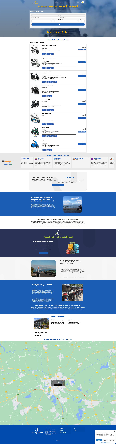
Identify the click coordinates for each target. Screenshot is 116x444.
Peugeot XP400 (45, 127)
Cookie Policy (101, 442)
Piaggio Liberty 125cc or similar (49, 58)
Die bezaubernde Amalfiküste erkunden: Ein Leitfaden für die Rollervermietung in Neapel (74, 322)
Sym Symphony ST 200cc (47, 72)
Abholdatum (33, 19)
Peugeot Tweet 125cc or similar (49, 45)
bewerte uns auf (8, 164)
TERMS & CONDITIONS (107, 442)
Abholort (32, 15)
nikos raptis (26, 158)
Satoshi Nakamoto (46, 158)
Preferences (112, 440)
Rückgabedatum (60, 19)
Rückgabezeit (81, 19)
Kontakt (75, 430)
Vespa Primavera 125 (46, 113)
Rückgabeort (60, 15)
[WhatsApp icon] (59, 440)
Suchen (59, 24)
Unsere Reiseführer (63, 432)
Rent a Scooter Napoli (9, 160)
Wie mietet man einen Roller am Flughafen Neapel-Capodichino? (40, 334)
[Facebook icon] (56, 440)
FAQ (74, 428)
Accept (98, 440)
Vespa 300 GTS (45, 140)
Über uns (61, 430)
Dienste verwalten (98, 437)
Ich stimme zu (58, 384)
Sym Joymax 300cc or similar (48, 85)
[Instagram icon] (57, 440)
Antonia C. (64, 158)
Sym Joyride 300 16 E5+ (47, 99)
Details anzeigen (81, 49)
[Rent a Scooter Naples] (35, 2)
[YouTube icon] (58, 440)
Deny (105, 440)
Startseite (61, 428)
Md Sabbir (83, 158)
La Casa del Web (64, 439)
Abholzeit (53, 19)
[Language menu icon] (82, 2)
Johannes (101, 158)
